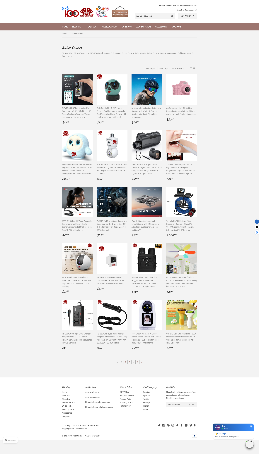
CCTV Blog (124, 392)
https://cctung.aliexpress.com (97, 402)
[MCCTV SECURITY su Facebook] (163, 426)
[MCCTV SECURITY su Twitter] (159, 426)
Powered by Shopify (92, 436)
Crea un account (191, 10)
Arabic (146, 399)
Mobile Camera (109, 27)
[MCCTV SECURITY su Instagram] (172, 426)
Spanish (146, 395)
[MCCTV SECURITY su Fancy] (195, 426)
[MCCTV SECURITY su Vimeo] (190, 426)
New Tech (77, 27)
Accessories (161, 27)
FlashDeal (92, 27)
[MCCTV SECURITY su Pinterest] (168, 426)
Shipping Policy (126, 402)
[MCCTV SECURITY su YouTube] (186, 426)
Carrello (189, 16)
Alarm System (143, 27)
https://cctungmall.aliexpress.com (99, 407)
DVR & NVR (127, 27)
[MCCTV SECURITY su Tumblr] (181, 426)
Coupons (176, 27)
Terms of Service (127, 395)
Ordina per (150, 68)
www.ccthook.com (93, 397)
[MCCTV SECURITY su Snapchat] (177, 426)
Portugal (146, 402)
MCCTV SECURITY (75, 436)
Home (65, 27)
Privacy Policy (126, 399)
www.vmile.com (92, 392)
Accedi (179, 10)
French (146, 406)
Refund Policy (125, 406)
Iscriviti (191, 404)
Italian (145, 409)
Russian (146, 392)
